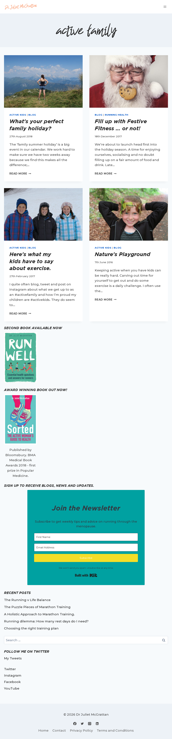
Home (43, 730)
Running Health (116, 114)
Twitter (10, 669)
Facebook (12, 682)
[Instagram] (90, 723)
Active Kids (17, 114)
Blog (32, 114)
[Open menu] (165, 6)
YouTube (11, 688)
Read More (20, 173)
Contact (59, 730)
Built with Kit (86, 575)
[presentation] (43, 81)
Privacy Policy (81, 730)
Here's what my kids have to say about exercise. (31, 261)
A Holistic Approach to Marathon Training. (39, 614)
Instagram (12, 675)
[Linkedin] (97, 723)
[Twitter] (82, 723)
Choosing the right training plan (31, 628)
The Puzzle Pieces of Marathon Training (37, 607)
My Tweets (13, 658)
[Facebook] (75, 723)
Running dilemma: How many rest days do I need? (46, 621)
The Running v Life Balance (27, 600)
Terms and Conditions (115, 730)
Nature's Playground (122, 254)
